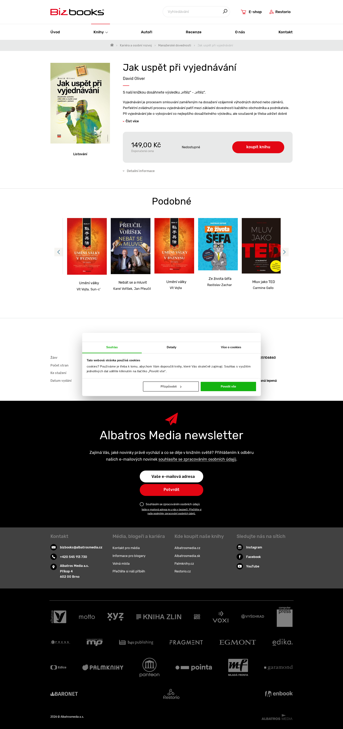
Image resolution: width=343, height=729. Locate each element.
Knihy (99, 32)
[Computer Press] (285, 617)
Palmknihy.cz (184, 563)
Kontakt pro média (126, 548)
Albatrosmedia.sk (187, 556)
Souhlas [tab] (112, 347)
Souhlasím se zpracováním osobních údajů (173, 504)
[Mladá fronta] (238, 667)
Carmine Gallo (263, 288)
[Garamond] (278, 667)
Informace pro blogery (129, 556)
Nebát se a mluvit (133, 282)
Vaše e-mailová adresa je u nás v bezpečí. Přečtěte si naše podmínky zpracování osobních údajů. (171, 511)
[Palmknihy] (102, 667)
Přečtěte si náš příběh (129, 571)
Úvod (55, 32)
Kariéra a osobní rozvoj (136, 45)
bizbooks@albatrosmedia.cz (81, 547)
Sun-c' (95, 289)
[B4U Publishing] (136, 642)
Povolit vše (228, 386)
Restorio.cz (182, 571)
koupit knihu (258, 146)
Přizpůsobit (169, 386)
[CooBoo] (197, 617)
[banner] (77, 11)
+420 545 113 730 (73, 557)
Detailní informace (141, 171)
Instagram (254, 547)
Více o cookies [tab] (231, 347)
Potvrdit (171, 489)
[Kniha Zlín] (158, 617)
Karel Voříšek (122, 289)
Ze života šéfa (220, 279)
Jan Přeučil (142, 289)
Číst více (132, 121)
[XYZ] (115, 617)
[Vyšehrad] (252, 617)
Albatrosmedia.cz (187, 548)
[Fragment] (186, 642)
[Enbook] (279, 694)
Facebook (253, 557)
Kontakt (285, 32)
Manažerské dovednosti (174, 45)
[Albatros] (58, 617)
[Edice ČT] (58, 667)
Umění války (89, 283)
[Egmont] (237, 642)
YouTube (252, 566)
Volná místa (121, 563)
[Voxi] (220, 617)
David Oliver (134, 78)
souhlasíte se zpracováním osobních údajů (197, 459)
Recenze (193, 32)
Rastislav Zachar (219, 285)
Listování (80, 154)
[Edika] (283, 642)
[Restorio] (171, 694)
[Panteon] (149, 667)
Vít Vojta (83, 289)
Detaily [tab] (171, 347)
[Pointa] (194, 667)
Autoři (146, 32)
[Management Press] (95, 642)
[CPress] (60, 642)
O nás (240, 32)
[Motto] (87, 617)
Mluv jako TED (263, 282)
